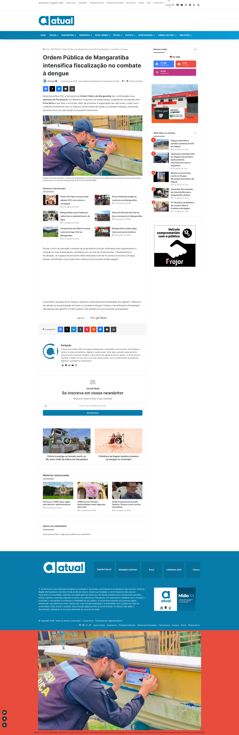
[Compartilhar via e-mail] (65, 89)
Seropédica (84, 35)
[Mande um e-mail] (56, 81)
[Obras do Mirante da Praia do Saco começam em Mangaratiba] (102, 216)
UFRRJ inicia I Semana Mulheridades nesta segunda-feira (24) (91, 504)
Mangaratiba (67, 35)
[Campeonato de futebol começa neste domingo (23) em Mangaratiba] (50, 232)
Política (129, 35)
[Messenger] (59, 89)
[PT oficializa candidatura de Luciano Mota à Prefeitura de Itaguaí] (161, 206)
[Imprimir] (72, 89)
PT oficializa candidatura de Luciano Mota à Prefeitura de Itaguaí (182, 205)
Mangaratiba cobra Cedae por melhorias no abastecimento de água (75, 216)
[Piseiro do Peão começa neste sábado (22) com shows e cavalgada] (50, 200)
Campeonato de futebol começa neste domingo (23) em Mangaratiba (75, 232)
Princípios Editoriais (97, 3)
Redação (51, 81)
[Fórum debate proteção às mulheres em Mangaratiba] (102, 200)
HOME (43, 35)
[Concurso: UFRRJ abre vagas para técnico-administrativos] (58, 490)
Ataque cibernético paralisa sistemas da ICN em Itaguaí (182, 143)
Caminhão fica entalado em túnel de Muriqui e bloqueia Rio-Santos (182, 192)
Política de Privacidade (115, 3)
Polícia (116, 35)
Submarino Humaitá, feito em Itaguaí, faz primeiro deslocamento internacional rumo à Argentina (183, 160)
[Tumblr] (80, 329)
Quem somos (71, 3)
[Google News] (98, 318)
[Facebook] (45, 89)
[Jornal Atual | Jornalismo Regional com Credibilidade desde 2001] (56, 20)
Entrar (149, 3)
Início (47, 49)
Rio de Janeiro (101, 35)
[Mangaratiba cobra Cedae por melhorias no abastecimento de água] (50, 216)
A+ (4, 712)
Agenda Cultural (166, 35)
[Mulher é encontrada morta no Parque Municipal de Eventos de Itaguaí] (161, 177)
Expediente (83, 3)
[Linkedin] (73, 329)
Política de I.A (159, 3)
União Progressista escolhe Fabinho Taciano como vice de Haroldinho (126, 504)
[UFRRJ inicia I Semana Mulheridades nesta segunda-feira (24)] (92, 490)
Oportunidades (145, 35)
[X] (52, 89)
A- (4, 725)
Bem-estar (184, 35)
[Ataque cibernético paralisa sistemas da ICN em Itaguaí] (161, 144)
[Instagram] (76, 365)
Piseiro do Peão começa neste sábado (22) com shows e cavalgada (74, 200)
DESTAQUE (56, 49)
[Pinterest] (87, 329)
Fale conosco (131, 3)
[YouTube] (72, 365)
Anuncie (141, 3)
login (63, 534)
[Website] (62, 365)
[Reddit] (93, 329)
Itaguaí (52, 35)
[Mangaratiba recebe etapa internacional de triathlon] (102, 232)
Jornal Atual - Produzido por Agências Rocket (103, 621)
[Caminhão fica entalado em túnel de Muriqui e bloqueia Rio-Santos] (161, 193)
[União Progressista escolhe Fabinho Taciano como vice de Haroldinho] (127, 490)
